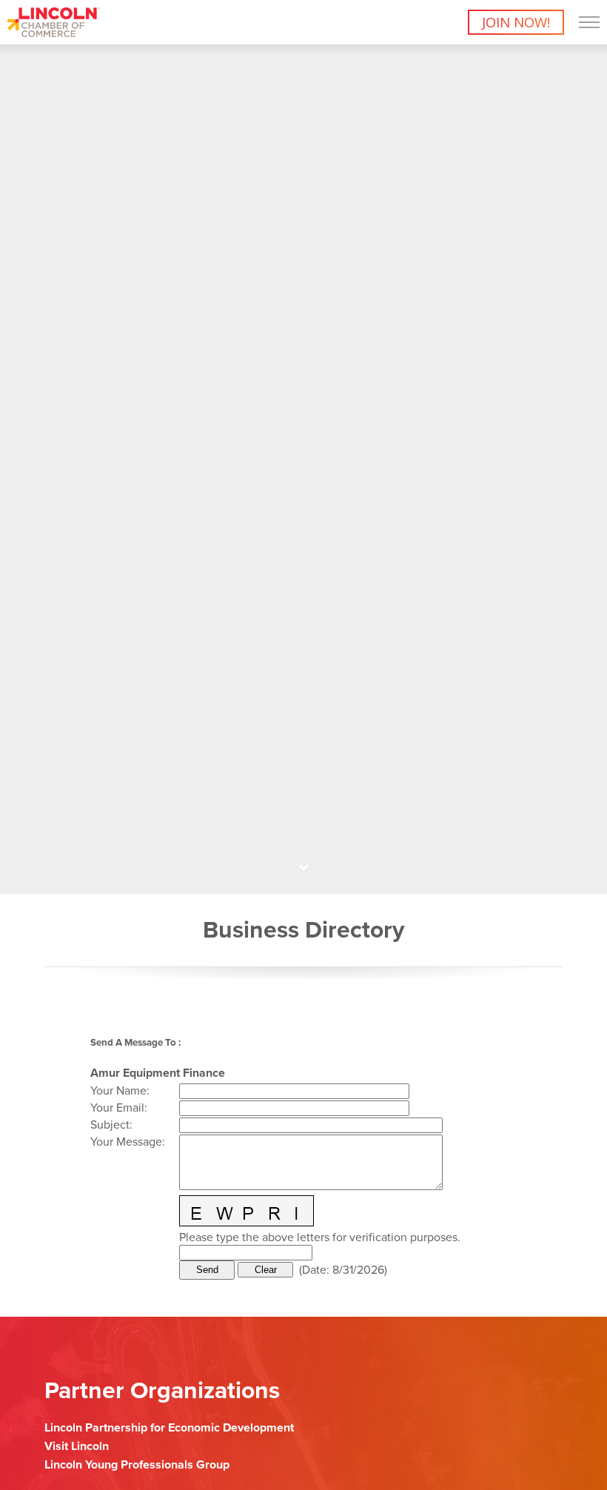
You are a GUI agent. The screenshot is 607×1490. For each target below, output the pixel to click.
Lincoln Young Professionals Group (136, 1464)
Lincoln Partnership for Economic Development (169, 1427)
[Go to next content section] (303, 867)
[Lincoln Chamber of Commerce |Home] (53, 32)
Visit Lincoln (76, 1446)
